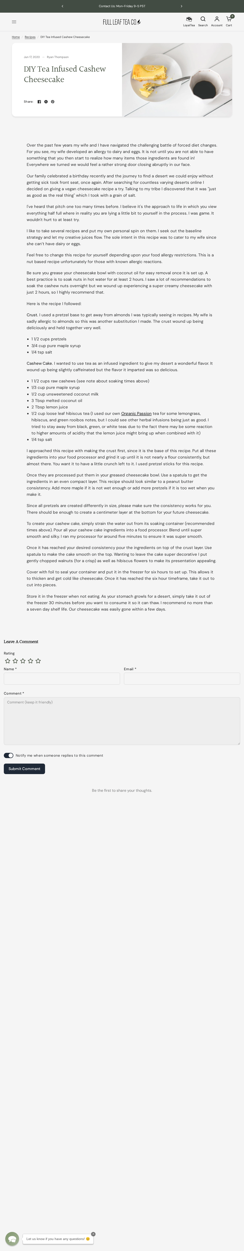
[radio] (7, 661)
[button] (12, 1239)
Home (16, 37)
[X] (46, 102)
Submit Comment (24, 768)
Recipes (30, 37)
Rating (9, 653)
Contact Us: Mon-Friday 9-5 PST (122, 6)
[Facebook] (39, 102)
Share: (29, 101)
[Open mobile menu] (14, 22)
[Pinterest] (53, 102)
